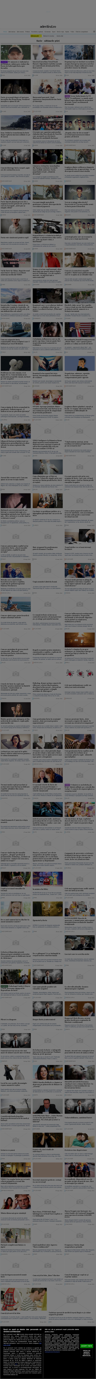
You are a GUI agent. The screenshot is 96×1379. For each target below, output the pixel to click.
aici (16, 1364)
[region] (48, 1352)
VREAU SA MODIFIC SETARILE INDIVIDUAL (87, 1353)
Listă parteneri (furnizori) (52, 1352)
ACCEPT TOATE (86, 1346)
